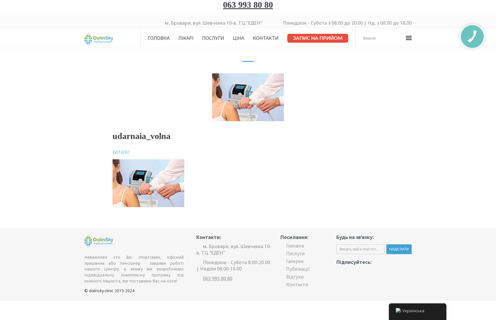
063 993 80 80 (248, 4)
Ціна (238, 38)
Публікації (298, 269)
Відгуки (295, 277)
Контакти (266, 38)
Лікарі (185, 38)
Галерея (294, 261)
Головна (159, 38)
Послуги (213, 38)
